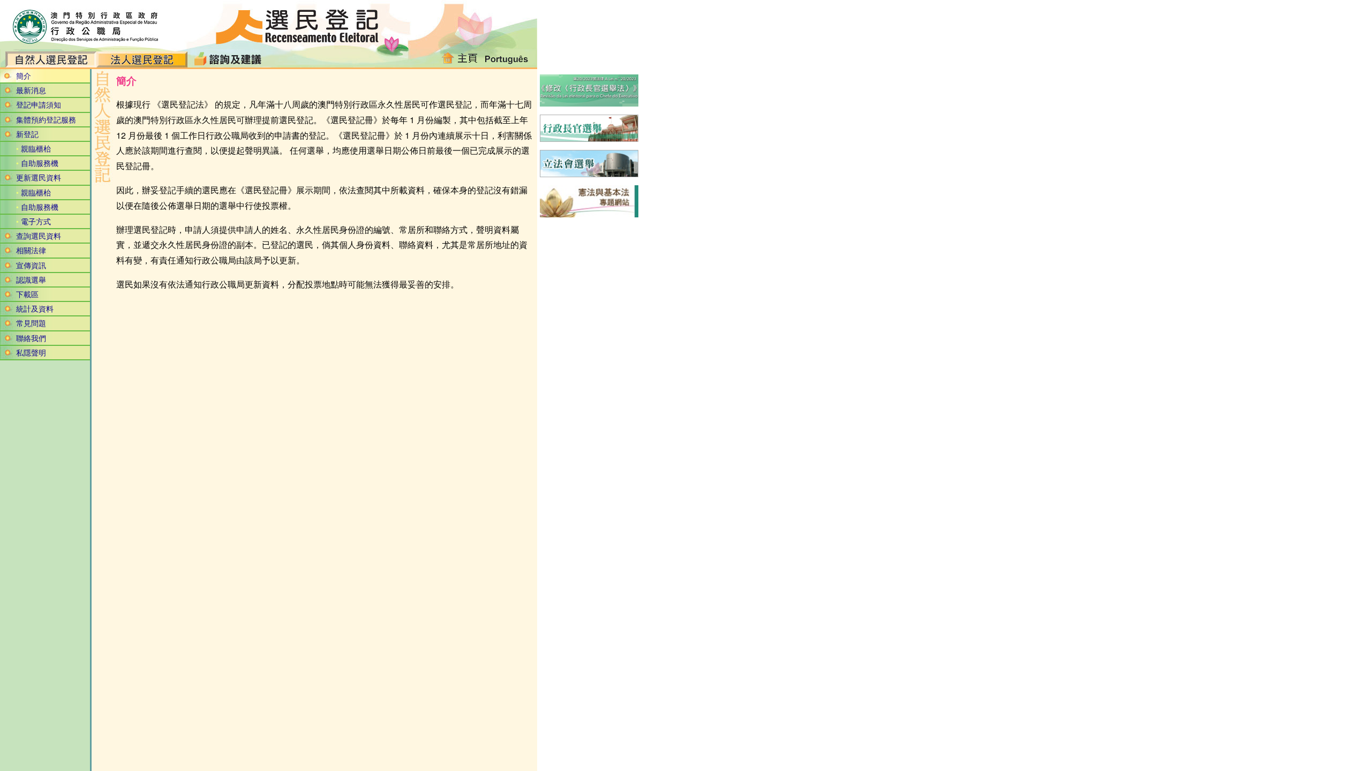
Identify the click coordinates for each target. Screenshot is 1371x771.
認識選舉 (31, 279)
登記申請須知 (38, 104)
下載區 (27, 294)
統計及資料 (35, 308)
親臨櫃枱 (36, 148)
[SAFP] (80, 24)
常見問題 (31, 323)
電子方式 (36, 221)
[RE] (298, 24)
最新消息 (31, 90)
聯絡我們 (31, 337)
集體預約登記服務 (46, 119)
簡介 (23, 75)
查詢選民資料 (38, 235)
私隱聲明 (31, 352)
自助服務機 (39, 162)
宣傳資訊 (31, 265)
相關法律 (31, 250)
